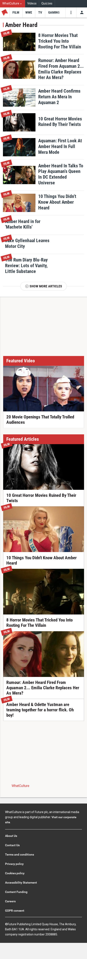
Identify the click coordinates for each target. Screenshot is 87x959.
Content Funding (16, 892)
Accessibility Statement (21, 882)
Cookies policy (14, 873)
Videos (32, 3)
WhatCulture (20, 786)
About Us (11, 836)
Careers (10, 901)
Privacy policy (14, 864)
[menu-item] (16, 12)
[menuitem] (12, 3)
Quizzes (46, 3)
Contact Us (12, 845)
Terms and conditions (19, 854)
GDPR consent (14, 910)
